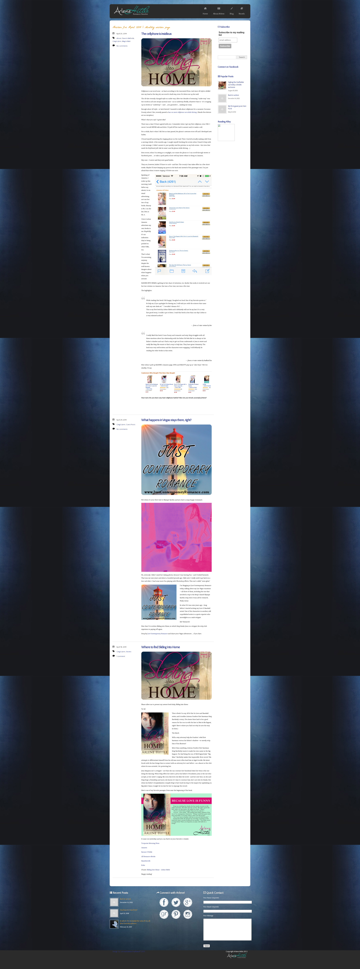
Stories (128, 652)
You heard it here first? (128, 910)
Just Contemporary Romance (157, 634)
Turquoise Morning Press (150, 843)
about (119, 38)
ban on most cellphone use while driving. (182, 112)
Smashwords (145, 861)
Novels (242, 14)
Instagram (187, 914)
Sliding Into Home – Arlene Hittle (158, 870)
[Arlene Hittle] (131, 16)
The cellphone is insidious (156, 34)
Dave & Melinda (128, 38)
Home (205, 14)
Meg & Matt (126, 41)
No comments (122, 46)
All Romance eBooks (148, 856)
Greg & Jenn (116, 41)
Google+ (187, 902)
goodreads (163, 914)
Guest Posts (130, 425)
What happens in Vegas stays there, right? (166, 420)
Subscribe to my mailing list (231, 33)
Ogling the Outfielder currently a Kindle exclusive (236, 84)
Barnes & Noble (146, 852)
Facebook (163, 902)
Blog (231, 14)
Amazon (144, 848)
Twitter (175, 902)
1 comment (121, 656)
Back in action (233, 95)
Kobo (143, 865)
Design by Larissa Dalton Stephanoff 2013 (128, 952)
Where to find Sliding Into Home (160, 647)
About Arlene (218, 14)
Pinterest (175, 914)
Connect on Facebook (228, 67)
